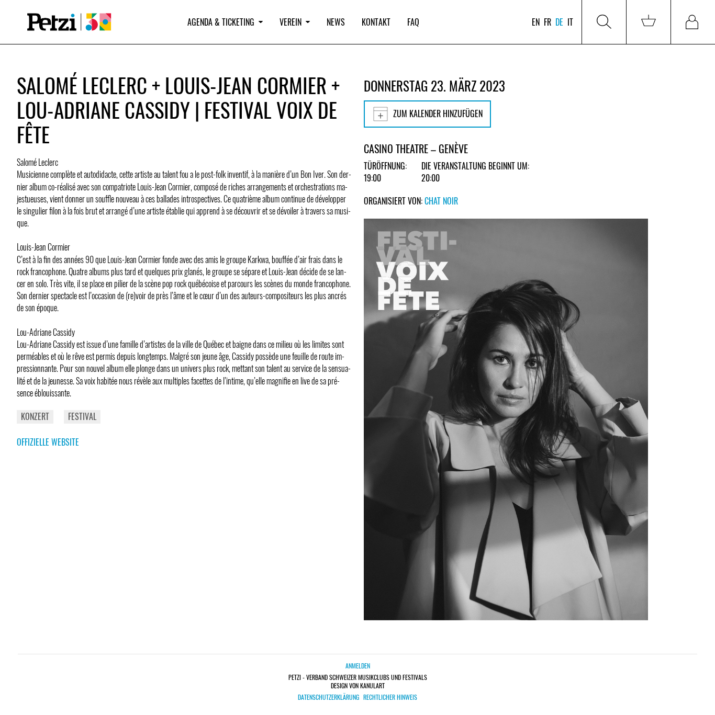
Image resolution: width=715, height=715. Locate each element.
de (559, 22)
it (570, 22)
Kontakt (376, 22)
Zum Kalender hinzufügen (438, 113)
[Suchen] (604, 22)
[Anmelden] (693, 22)
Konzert (35, 416)
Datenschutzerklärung (328, 697)
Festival (82, 416)
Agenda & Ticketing (220, 22)
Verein (290, 22)
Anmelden (357, 665)
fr (547, 22)
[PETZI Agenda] (98, 22)
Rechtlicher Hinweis (390, 697)
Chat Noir (441, 201)
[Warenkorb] (649, 22)
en (536, 22)
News (336, 22)
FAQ (413, 22)
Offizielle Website (48, 442)
